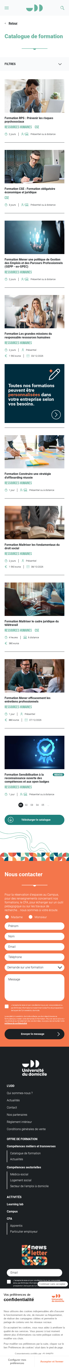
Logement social (20, 1180)
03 (32, 805)
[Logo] (34, 8)
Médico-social (19, 1174)
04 (37, 805)
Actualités (13, 1100)
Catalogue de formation (25, 1153)
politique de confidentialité (16, 1023)
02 (26, 805)
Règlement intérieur (19, 1122)
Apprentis (16, 1225)
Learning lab (15, 1204)
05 (43, 805)
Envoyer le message (32, 1034)
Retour (13, 23)
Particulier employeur (24, 1231)
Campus (12, 1211)
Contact (12, 1107)
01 (21, 805)
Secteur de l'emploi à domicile (29, 1186)
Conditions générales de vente (26, 1129)
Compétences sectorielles (24, 1167)
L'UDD (10, 1086)
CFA (9, 1218)
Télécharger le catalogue (36, 819)
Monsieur (41, 917)
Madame (17, 917)
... (48, 805)
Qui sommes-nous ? (20, 1093)
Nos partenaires (17, 1114)
